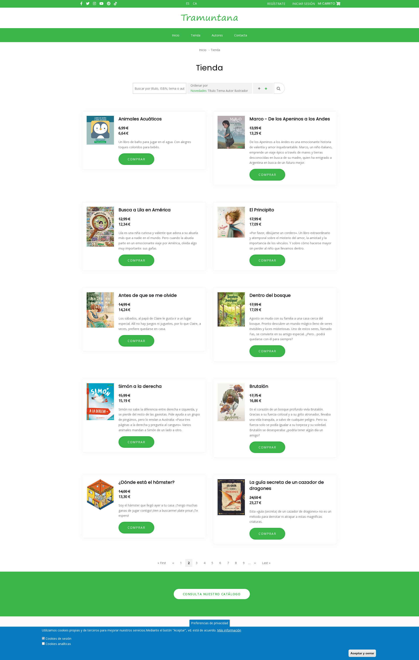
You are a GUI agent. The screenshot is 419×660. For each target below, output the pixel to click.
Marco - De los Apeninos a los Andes (289, 119)
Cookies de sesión (58, 638)
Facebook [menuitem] (81, 3)
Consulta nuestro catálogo (212, 594)
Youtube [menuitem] (101, 3)
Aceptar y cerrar (362, 653)
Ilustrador (241, 91)
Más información (229, 630)
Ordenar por (199, 85)
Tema (220, 91)
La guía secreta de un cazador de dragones (286, 485)
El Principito (261, 210)
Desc (266, 89)
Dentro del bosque (270, 295)
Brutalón (258, 386)
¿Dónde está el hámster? (146, 482)
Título (212, 91)
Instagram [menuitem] (94, 3)
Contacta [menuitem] (240, 35)
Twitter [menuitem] (87, 3)
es (187, 3)
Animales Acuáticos (140, 119)
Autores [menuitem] (217, 35)
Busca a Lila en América (144, 210)
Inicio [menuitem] (175, 35)
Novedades (199, 91)
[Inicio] (209, 21)
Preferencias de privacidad (209, 623)
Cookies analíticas (58, 644)
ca (195, 3)
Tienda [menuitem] (195, 35)
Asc (259, 89)
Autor (230, 91)
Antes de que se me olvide (147, 295)
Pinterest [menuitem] (108, 3)
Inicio (202, 50)
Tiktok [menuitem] (115, 3)
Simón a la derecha (140, 386)
